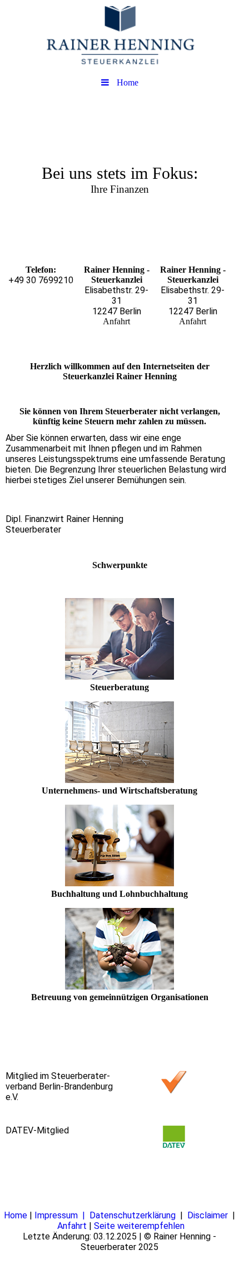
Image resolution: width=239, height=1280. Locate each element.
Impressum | (61, 1215)
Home (16, 1215)
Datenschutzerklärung (133, 1215)
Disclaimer (209, 1215)
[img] (119, 36)
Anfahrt (73, 1226)
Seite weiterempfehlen (139, 1226)
